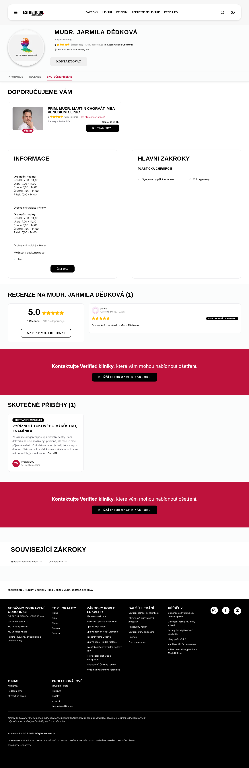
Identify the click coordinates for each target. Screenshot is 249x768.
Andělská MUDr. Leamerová (182, 644)
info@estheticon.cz (45, 733)
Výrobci (56, 701)
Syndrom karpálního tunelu (158, 179)
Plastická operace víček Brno (101, 621)
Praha (55, 612)
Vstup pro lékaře (60, 685)
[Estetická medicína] (33, 13)
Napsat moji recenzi (46, 333)
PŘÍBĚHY (121, 12)
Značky (56, 696)
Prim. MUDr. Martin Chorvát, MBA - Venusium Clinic (82, 110)
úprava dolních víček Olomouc (102, 631)
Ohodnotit (127, 44)
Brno (54, 618)
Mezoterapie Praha (96, 616)
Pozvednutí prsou (137, 642)
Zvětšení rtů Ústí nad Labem (101, 664)
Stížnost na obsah (17, 696)
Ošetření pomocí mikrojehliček (144, 612)
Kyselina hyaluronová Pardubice (103, 669)
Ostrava (56, 633)
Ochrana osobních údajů (21, 740)
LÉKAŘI (107, 12)
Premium (56, 690)
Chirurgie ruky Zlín (58, 561)
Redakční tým (15, 690)
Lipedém (133, 637)
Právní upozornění (105, 740)
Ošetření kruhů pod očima (141, 631)
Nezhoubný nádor (138, 626)
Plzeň (55, 623)
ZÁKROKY (91, 12)
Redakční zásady (126, 740)
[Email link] (237, 611)
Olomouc (56, 628)
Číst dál (52, 453)
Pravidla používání (46, 740)
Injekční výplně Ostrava (99, 636)
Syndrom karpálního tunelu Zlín (26, 561)
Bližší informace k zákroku (124, 377)
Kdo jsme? (13, 685)
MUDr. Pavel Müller (18, 626)
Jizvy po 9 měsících (178, 639)
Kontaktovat (102, 128)
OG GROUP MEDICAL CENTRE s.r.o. (26, 616)
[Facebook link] (225, 611)
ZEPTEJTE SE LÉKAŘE (146, 12)
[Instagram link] (214, 611)
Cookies (63, 740)
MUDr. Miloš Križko (17, 631)
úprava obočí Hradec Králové (102, 642)
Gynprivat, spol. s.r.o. (18, 621)
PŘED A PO (171, 12)
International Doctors (62, 706)
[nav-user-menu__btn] (232, 12)
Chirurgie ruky (201, 179)
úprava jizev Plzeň (96, 626)
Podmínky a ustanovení (20, 745)
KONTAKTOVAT (68, 61)
